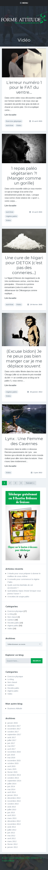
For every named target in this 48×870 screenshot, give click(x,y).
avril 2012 (11, 838)
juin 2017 (11, 743)
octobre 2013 (13, 804)
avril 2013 (11, 815)
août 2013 (11, 807)
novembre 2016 (14, 752)
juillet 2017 (11, 740)
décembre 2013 (13, 798)
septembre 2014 (14, 781)
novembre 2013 (14, 801)
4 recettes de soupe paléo (18, 596)
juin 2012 (11, 833)
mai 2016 (11, 757)
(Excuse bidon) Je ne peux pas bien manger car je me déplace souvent (24, 358)
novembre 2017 (14, 729)
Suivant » (30, 483)
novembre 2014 (14, 775)
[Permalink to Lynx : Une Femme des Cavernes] (24, 419)
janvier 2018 (12, 723)
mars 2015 (11, 769)
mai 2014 (11, 789)
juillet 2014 (11, 783)
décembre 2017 (13, 726)
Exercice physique (14, 121)
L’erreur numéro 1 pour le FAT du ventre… (24, 87)
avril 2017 (11, 749)
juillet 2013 (11, 809)
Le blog (10, 614)
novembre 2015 (14, 760)
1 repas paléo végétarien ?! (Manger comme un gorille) (24, 176)
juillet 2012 (11, 830)
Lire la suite (10, 115)
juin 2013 (11, 812)
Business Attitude (14, 708)
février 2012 (12, 844)
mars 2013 (11, 818)
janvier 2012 (12, 847)
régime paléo (11, 216)
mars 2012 (11, 841)
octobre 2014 (13, 778)
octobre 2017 (13, 732)
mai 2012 (11, 835)
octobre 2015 (13, 763)
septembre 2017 (14, 734)
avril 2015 (11, 766)
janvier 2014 (12, 795)
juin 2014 (11, 786)
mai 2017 (11, 746)
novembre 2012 (14, 824)
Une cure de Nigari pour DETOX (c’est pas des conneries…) (24, 265)
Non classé (12, 617)
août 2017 (11, 737)
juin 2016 (11, 755)
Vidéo (18, 125)
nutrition (9, 125)
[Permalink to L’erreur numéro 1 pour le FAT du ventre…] (24, 62)
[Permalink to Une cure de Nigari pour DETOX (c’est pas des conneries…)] (24, 241)
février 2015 (12, 772)
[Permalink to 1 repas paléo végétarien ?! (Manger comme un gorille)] (24, 148)
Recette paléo (13, 623)
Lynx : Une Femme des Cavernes (24, 441)
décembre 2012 (13, 821)
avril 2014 (11, 792)
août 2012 (11, 827)
